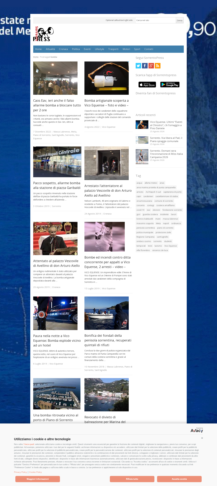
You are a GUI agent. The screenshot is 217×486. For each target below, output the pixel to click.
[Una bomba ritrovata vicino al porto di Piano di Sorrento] (56, 408)
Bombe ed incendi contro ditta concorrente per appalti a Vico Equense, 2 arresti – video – (107, 262)
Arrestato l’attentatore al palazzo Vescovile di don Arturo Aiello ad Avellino (108, 190)
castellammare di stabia (167, 196)
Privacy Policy (20, 472)
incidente (164, 214)
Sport (137, 49)
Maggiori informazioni (38, 479)
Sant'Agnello (58, 134)
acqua (139, 183)
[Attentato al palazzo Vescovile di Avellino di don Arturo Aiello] (55, 254)
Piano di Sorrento (42, 134)
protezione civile (163, 232)
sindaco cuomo (144, 241)
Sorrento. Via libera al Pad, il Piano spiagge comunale (166, 139)
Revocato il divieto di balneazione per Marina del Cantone (105, 422)
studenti (168, 241)
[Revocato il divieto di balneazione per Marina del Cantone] (106, 410)
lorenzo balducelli (145, 218)
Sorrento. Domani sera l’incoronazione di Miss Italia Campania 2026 (166, 154)
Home (38, 49)
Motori (126, 49)
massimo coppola (145, 223)
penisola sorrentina (146, 227)
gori (138, 214)
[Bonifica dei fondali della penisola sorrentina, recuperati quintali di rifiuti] (106, 329)
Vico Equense (108, 126)
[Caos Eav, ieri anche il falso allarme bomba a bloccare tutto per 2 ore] (55, 94)
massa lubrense (170, 218)
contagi (150, 205)
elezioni (156, 210)
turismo (158, 245)
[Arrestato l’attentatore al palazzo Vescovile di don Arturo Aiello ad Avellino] (106, 179)
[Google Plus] (151, 65)
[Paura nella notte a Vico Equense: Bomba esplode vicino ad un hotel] (55, 329)
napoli (166, 223)
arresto (140, 192)
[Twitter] (138, 65)
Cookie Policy (35, 472)
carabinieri (148, 196)
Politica (76, 49)
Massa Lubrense (61, 131)
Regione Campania (145, 236)
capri (139, 196)
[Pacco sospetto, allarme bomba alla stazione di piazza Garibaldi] (57, 176)
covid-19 (140, 210)
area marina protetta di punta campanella (156, 187)
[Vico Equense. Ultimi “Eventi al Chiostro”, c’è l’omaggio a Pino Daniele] (142, 128)
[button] (202, 438)
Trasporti (113, 49)
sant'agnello (162, 236)
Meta (73, 131)
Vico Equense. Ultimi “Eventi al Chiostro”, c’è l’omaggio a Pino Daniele (166, 125)
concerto (141, 205)
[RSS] (157, 65)
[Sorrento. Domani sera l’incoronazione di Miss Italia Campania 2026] (142, 164)
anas (162, 183)
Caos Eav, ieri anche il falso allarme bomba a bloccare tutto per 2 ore (57, 105)
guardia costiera (150, 214)
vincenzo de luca (160, 250)
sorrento (158, 241)
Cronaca (63, 49)
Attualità (50, 49)
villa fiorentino (143, 250)
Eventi (87, 49)
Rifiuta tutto (132, 479)
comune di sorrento (164, 201)
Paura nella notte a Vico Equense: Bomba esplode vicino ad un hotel (57, 341)
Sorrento (69, 134)
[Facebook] (144, 65)
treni (150, 245)
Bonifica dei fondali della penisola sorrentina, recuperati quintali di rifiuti (107, 340)
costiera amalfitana (165, 205)
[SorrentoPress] (43, 33)
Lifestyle (99, 49)
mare (157, 218)
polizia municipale (145, 232)
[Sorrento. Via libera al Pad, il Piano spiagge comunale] (142, 142)
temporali (141, 245)
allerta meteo (151, 183)
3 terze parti (28, 444)
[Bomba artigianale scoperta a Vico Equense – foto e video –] (106, 94)
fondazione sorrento (172, 210)
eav (148, 210)
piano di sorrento (165, 227)
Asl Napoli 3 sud (153, 192)
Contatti (148, 49)
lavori (173, 214)
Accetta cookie (179, 479)
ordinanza (176, 223)
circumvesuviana (144, 201)
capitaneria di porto (172, 192)
